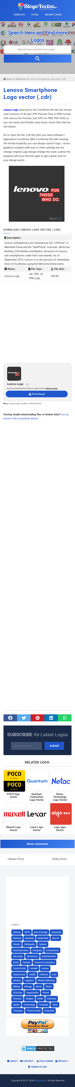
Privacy (62, 1061)
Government (19, 974)
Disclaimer (46, 1061)
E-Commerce (52, 950)
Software (51, 998)
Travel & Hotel (33, 1010)
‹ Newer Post (15, 859)
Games (45, 968)
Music (49, 986)
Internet (17, 980)
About (13, 1061)
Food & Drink (19, 968)
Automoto (56, 932)
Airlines (16, 932)
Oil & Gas (17, 992)
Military (16, 986)
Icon (54, 974)
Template (43, 1004)
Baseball (29, 938)
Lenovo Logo (10, 109)
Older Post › (60, 859)
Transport (18, 1010)
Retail (40, 998)
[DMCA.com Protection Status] (37, 1051)
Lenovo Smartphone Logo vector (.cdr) (30, 93)
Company (37, 950)
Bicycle (55, 938)
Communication (21, 950)
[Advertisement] (37, 322)
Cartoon (43, 944)
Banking (17, 938)
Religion (29, 998)
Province (17, 998)
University (49, 1010)
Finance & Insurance (44, 962)
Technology (29, 1004)
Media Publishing (46, 980)
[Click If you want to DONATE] (37, 1032)
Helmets (44, 974)
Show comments (37, 844)
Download (38, 394)
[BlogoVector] (37, 9)
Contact (28, 1061)
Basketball (43, 938)
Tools (55, 1004)
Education (18, 956)
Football (34, 968)
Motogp (28, 986)
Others (46, 992)
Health (32, 974)
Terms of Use (38, 1066)
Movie (39, 986)
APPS (27, 932)
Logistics (29, 980)
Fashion (26, 962)
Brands (16, 944)
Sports (16, 1004)
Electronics (32, 956)
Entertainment (49, 956)
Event (15, 962)
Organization (32, 992)
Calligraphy (29, 944)
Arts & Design (40, 932)
